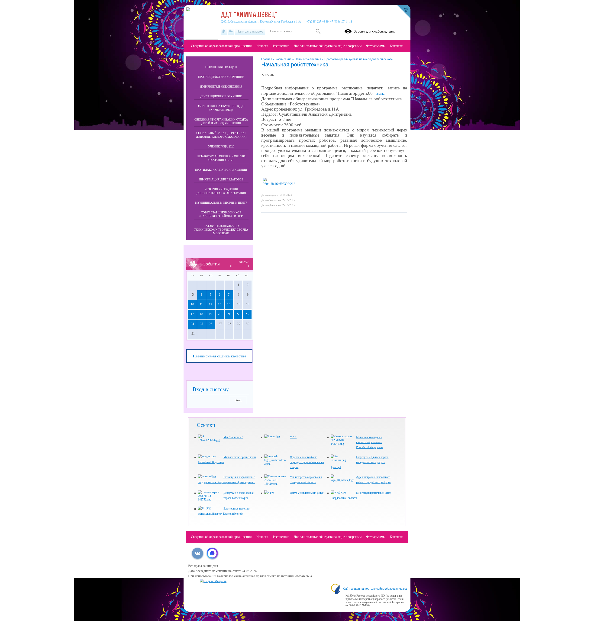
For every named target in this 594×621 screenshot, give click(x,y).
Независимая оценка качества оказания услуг (221, 158)
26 (210, 324)
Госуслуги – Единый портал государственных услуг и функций (359, 462)
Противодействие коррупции (221, 76)
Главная (267, 59)
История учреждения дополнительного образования (221, 191)
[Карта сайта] (231, 31)
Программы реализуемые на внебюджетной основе (358, 59)
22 (237, 314)
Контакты (396, 46)
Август (244, 261)
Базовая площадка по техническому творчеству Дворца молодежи (221, 229)
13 (219, 304)
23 (247, 314)
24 (192, 324)
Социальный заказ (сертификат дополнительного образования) (221, 134)
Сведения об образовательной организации (221, 46)
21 (228, 314)
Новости (262, 46)
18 (201, 314)
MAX (293, 437)
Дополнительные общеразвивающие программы (328, 46)
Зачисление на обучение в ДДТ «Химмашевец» (221, 108)
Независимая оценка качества (219, 356)
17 (192, 314)
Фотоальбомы (375, 46)
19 (210, 314)
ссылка (380, 93)
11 (201, 304)
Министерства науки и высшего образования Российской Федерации (369, 442)
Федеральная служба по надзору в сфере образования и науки (307, 462)
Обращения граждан (221, 67)
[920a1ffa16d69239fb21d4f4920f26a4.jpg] (279, 184)
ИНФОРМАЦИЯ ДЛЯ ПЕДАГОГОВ (221, 179)
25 (201, 324)
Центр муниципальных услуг (306, 492)
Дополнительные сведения (221, 86)
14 (228, 304)
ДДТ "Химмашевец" (249, 15)
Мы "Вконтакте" (233, 437)
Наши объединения (308, 59)
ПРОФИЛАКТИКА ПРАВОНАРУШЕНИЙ (221, 169)
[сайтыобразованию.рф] (403, 12)
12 (210, 304)
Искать (318, 31)
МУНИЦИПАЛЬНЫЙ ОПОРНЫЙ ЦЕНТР (221, 202)
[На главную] (224, 31)
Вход (238, 400)
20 (219, 314)
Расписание (283, 59)
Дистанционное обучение (221, 96)
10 (192, 304)
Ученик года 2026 (221, 146)
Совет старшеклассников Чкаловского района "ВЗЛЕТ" (221, 214)
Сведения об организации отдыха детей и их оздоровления (221, 121)
